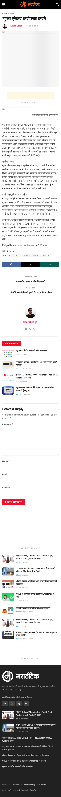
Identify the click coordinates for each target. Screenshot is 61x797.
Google (26, 255)
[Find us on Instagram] (19, 703)
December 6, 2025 (24, 369)
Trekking (45, 255)
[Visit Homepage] (30, 4)
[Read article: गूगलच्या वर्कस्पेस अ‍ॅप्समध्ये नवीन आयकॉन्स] (8, 353)
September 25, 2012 (25, 612)
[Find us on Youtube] (26, 703)
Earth (17, 255)
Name (6, 461)
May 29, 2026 (23, 354)
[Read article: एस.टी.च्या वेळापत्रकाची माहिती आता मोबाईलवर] (8, 611)
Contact (42, 784)
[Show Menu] (3, 4)
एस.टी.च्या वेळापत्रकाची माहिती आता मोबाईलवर (33, 608)
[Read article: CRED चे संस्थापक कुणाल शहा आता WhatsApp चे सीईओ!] (8, 597)
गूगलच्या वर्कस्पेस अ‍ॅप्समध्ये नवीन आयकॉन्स (31, 350)
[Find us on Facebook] (5, 703)
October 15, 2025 (24, 394)
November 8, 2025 (24, 381)
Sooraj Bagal (16, 26)
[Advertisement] (30, 95)
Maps (35, 255)
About (4, 784)
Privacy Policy (29, 784)
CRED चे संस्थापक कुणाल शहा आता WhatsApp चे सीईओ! (24, 761)
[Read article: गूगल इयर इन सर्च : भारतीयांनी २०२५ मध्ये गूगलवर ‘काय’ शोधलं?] (8, 365)
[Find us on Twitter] (12, 703)
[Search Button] (57, 4)
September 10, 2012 (25, 639)
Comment (7, 424)
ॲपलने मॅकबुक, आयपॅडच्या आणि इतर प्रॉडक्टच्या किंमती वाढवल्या (25, 755)
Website (6, 487)
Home (4, 13)
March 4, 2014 (32, 26)
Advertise (15, 784)
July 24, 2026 (23, 626)
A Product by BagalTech (28, 790)
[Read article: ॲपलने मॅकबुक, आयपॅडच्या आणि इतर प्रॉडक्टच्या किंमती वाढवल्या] (8, 584)
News (11, 13)
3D (10, 255)
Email (5, 474)
